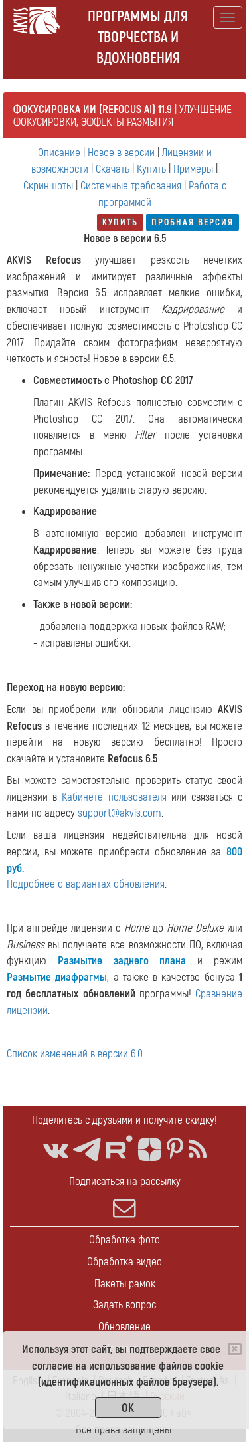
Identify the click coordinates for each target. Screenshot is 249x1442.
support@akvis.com (119, 813)
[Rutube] (119, 1147)
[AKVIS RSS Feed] (198, 1150)
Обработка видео (124, 1262)
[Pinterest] (175, 1150)
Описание (59, 152)
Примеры (193, 169)
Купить (151, 169)
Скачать (112, 169)
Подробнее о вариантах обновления (86, 884)
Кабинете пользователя (114, 797)
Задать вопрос (124, 1305)
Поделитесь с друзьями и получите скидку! (124, 1120)
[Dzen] (149, 1150)
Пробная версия (192, 222)
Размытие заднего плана (122, 961)
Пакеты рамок (124, 1283)
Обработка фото (124, 1240)
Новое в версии (121, 152)
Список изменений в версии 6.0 (75, 1054)
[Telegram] (87, 1150)
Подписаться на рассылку (125, 1181)
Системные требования (130, 186)
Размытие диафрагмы (57, 977)
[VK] (55, 1150)
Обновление (124, 1327)
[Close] (235, 1349)
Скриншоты (48, 186)
